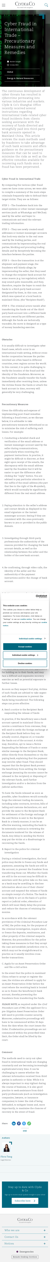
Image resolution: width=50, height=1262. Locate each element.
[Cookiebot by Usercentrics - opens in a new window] (36, 596)
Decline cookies (25, 663)
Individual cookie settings (30, 638)
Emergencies (26, 1251)
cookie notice (26, 619)
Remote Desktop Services (25, 1257)
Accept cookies (25, 647)
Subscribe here (23, 1200)
